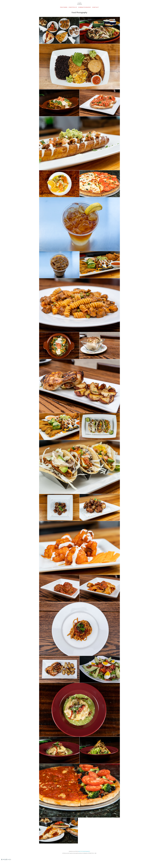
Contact (95, 7)
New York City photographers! (84, 851)
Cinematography (84, 7)
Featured (64, 7)
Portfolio (73, 7)
